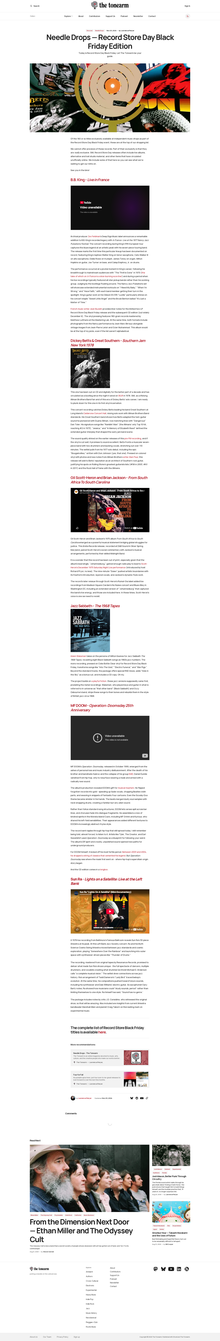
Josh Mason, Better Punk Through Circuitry (169, 1178)
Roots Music (91, 1327)
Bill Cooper (169, 1244)
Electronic (90, 1285)
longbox (104, 869)
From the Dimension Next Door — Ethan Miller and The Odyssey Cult (81, 1230)
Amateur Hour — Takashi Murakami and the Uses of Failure (169, 1234)
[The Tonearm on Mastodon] (156, 1269)
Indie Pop (89, 1299)
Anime (162, 1229)
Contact (113, 1286)
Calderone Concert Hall (94, 413)
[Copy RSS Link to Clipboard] (186, 1269)
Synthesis (156, 1173)
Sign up (77, 1337)
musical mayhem (126, 787)
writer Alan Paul (130, 457)
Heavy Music (91, 1294)
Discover (89, 30)
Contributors (115, 1271)
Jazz (88, 1308)
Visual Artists (177, 1226)
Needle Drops (99, 30)
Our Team (47, 1337)
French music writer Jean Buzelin (86, 308)
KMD (131, 774)
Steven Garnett (48, 1252)
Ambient (167, 1169)
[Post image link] (89, 1178)
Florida (164, 1173)
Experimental (177, 1169)
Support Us (114, 1275)
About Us (34, 1337)
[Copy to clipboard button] (146, 1098)
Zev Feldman (94, 236)
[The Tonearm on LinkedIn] (179, 1269)
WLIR (120, 395)
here (102, 1032)
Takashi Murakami (159, 1226)
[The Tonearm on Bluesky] (163, 1269)
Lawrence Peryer (127, 30)
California (78, 1215)
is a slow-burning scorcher (109, 276)
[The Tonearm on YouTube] (171, 1269)
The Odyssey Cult (46, 1215)
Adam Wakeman (78, 656)
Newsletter (114, 1282)
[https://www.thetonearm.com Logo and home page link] (110, 6)
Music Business (89, 1215)
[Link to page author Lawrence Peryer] (73, 1098)
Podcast (113, 1279)
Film (168, 1226)
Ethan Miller (34, 1215)
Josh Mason (158, 1169)
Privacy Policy (62, 1337)
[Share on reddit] (136, 1098)
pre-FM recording (132, 438)
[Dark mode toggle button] (187, 16)
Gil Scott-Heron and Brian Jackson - (109, 479)
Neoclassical (91, 1317)
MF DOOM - (102, 707)
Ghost (175, 1337)
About (112, 1268)
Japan (155, 1229)
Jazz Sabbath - (95, 605)
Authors (89, 1276)
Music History (91, 1313)
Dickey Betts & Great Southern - (108, 342)
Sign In (187, 6)
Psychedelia (59, 1215)
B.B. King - (90, 179)
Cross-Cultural (92, 1281)
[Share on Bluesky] (131, 1098)
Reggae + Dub (91, 1322)
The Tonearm (185, 1337)
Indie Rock (68, 1215)
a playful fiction (98, 681)
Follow (32, 16)
